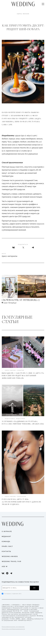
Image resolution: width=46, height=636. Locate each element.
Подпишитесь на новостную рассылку (20, 582)
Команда (6, 541)
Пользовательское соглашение (13, 626)
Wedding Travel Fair (11, 561)
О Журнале (7, 531)
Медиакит (6, 536)
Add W (5, 566)
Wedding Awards (10, 556)
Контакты (6, 551)
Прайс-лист (7, 546)
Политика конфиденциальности (13, 629)
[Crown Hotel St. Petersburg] (23, 301)
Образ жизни (23, 14)
